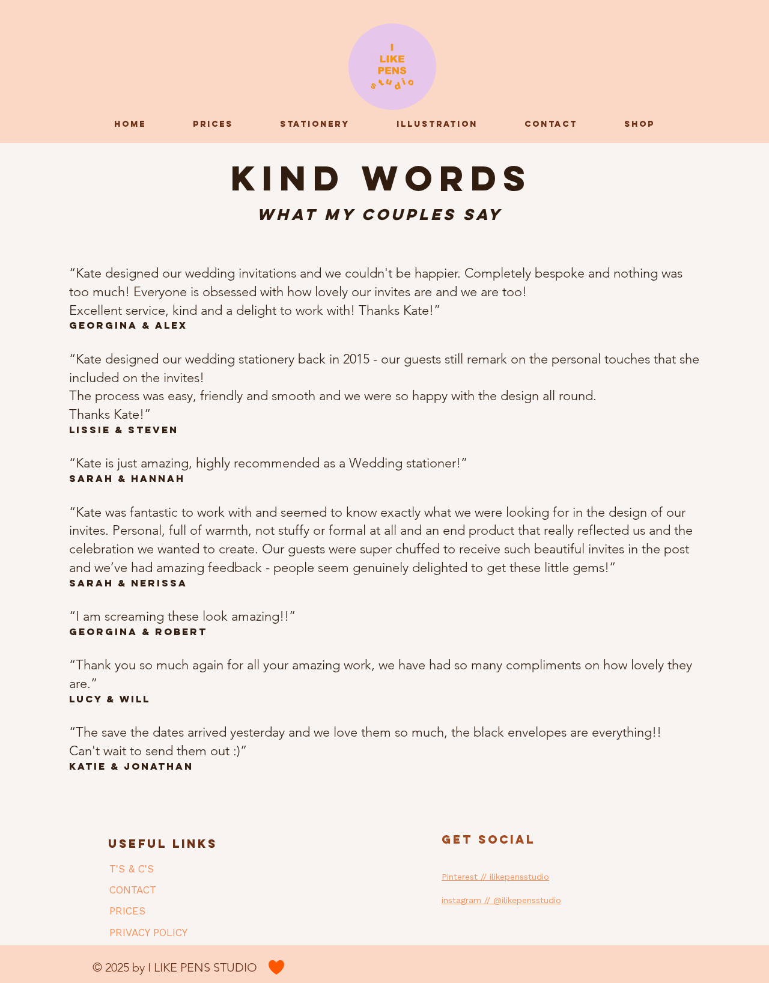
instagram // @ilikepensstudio (501, 900)
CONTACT (132, 890)
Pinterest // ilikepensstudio (495, 876)
